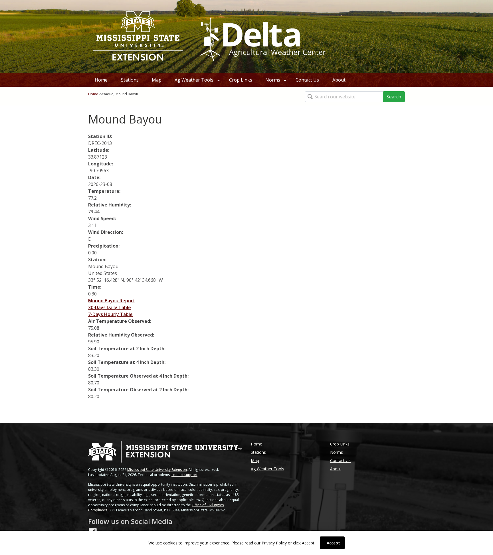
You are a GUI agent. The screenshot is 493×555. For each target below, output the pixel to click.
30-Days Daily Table (109, 307)
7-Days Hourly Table (110, 314)
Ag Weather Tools (194, 80)
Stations (130, 80)
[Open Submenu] (218, 79)
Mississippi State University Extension (157, 469)
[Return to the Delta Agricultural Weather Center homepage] (262, 36)
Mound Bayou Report (111, 300)
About (338, 80)
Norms (272, 80)
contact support (184, 474)
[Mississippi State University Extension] (138, 36)
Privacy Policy (274, 543)
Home (101, 80)
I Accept (332, 543)
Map (156, 80)
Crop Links (240, 80)
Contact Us (307, 80)
